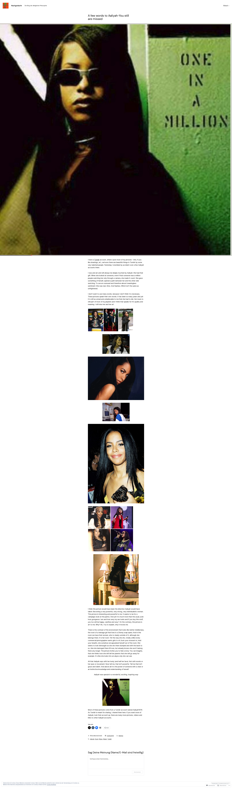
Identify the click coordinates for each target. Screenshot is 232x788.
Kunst (96, 739)
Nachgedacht (16, 6)
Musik (105, 739)
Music (101, 739)
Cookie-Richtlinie (51, 784)
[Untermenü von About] (228, 5)
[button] (95, 319)
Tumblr (96, 260)
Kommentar (137, 772)
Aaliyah (92, 739)
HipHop (121, 735)
